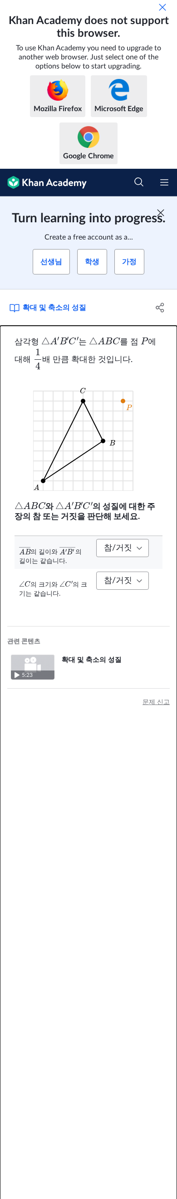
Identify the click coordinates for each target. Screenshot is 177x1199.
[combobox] (122, 548)
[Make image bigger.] (88, 435)
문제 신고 (156, 702)
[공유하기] (160, 308)
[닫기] (162, 7)
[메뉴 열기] (164, 182)
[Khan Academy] (43, 182)
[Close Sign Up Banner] (161, 213)
